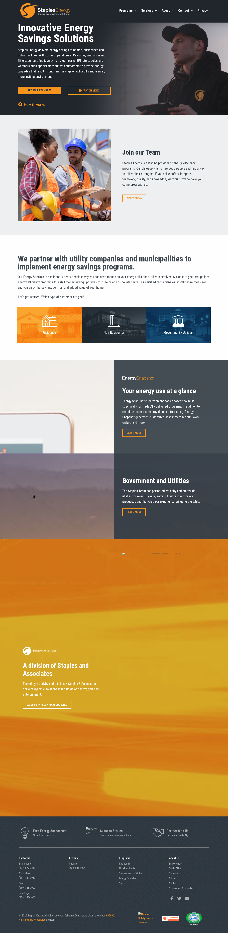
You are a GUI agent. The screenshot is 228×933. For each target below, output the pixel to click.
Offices (172, 878)
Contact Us (175, 883)
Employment (175, 863)
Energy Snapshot (128, 878)
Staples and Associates (181, 888)
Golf (121, 883)
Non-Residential (127, 868)
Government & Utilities (130, 873)
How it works (34, 104)
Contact (183, 11)
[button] (89, 91)
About (166, 11)
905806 (110, 915)
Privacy (203, 11)
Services (147, 11)
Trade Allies (175, 868)
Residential (124, 863)
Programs (126, 11)
